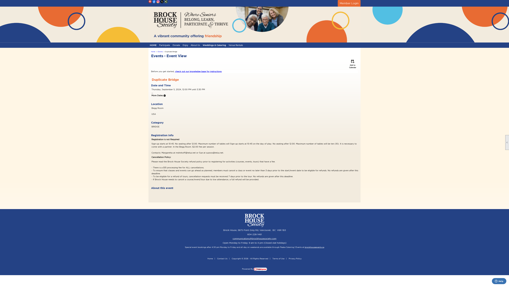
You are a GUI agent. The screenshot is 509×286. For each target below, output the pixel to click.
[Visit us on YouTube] (150, 1)
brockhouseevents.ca (314, 247)
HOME (153, 45)
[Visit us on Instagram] (158, 1)
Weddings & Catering (214, 45)
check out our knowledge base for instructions (198, 71)
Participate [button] (164, 45)
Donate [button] (176, 45)
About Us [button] (195, 45)
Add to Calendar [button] (352, 63)
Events (160, 51)
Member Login (349, 3)
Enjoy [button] (185, 45)
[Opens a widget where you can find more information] (499, 281)
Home (153, 51)
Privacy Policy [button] (295, 259)
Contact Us (222, 259)
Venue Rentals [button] (236, 45)
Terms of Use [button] (278, 259)
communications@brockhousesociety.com (254, 238)
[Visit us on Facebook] (154, 1)
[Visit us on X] (162, 1)
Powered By (248, 269)
